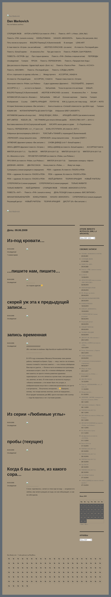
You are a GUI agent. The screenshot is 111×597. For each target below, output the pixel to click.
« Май (81, 524)
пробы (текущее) (25, 441)
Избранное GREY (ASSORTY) (67, 110)
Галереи (24, 61)
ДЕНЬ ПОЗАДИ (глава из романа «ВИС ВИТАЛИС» (75, 192)
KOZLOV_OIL (26, 119)
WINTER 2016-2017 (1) (16, 151)
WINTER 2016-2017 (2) (49, 151)
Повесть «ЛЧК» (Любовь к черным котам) (68, 56)
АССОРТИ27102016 (95, 147)
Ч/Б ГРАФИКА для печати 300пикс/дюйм (50, 119)
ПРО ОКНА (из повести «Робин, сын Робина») (25, 160)
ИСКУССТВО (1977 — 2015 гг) (82, 119)
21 (102, 513)
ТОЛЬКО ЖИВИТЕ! (79, 183)
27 (98, 517)
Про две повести (54, 51)
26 (95, 517)
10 (88, 509)
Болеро (94, 92)
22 (81, 517)
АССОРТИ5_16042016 (68, 74)
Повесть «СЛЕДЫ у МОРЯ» (63, 70)
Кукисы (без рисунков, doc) (87, 38)
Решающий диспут (14, 201)
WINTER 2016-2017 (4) (92, 151)
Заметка (83, 97)
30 (85, 521)
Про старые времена (40, 56)
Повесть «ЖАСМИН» (15, 70)
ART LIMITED (12, 119)
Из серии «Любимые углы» (36, 414)
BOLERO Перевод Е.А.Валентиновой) (45, 42)
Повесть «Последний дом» (38, 70)
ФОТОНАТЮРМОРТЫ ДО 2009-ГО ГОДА (36, 110)
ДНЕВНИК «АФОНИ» (15, 165)
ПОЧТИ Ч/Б (54, 101)
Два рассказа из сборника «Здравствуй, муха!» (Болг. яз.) (30, 65)
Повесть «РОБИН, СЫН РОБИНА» (78, 51)
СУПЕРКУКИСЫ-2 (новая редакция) (21, 183)
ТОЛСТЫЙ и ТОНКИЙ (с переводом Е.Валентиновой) (64, 133)
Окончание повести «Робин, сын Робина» (24, 83)
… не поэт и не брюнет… (33, 88)
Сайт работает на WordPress (26, 555)
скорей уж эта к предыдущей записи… (38, 304)
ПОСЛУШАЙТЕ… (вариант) (82, 83)
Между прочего (49, 74)
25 (92, 517)
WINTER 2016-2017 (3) (71, 151)
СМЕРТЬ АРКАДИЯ (38, 101)
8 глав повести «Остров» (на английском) (24, 47)
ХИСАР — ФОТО (97, 101)
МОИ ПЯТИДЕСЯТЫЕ (88, 288)
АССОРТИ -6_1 (13, 88)
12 (95, 509)
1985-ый (56, 97)
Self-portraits (50, 88)
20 (98, 513)
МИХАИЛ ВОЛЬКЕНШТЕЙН (18, 197)
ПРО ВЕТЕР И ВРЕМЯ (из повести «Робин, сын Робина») (51, 156)
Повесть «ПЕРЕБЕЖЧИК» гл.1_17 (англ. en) (25, 129)
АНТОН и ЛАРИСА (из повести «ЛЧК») (40, 33)
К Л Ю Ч (84, 275)
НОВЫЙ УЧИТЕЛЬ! (92, 178)
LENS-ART (80, 42)
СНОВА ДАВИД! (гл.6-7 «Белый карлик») (64, 142)
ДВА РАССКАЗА (34, 165)
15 (81, 513)
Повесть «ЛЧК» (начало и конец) (20, 38)
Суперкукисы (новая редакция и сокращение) (25, 169)
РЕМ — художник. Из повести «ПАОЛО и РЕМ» (66, 169)
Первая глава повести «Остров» (69, 79)
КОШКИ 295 (12, 110)
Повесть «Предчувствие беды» (77, 61)
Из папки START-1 (79, 138)
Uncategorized (12, 61)
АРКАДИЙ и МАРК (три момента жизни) (79, 115)
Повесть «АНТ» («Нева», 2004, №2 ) (73, 33)
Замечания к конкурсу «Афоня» (81, 160)
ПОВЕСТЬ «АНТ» (14, 192)
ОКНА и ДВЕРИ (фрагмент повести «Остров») (25, 147)
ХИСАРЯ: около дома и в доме (61, 124)
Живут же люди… (75, 165)
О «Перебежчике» (84, 124)
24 (88, 517)
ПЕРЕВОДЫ (93, 56)
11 (92, 509)
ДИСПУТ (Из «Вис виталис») (74, 201)
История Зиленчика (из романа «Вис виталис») (26, 106)
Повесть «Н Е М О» (86, 65)
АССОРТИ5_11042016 (43, 79)
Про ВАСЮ (32, 151)
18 (92, 513)
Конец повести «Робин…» (54, 165)
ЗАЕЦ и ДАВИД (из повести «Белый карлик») (65, 147)
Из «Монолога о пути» (16, 156)
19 (95, 513)
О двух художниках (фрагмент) (56, 83)
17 (88, 513)
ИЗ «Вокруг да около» (88, 293)
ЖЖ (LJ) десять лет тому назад (74, 101)
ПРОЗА (34, 61)
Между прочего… (87, 392)
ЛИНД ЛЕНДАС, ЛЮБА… (49, 115)
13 (98, 509)
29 (81, 521)
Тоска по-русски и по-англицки (70, 88)
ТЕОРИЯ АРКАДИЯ (73, 178)
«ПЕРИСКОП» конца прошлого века (22, 138)
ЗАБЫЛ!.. (89, 88)
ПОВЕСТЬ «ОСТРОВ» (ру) (18, 56)
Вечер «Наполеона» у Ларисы (90, 350)
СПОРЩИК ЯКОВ (14, 33)
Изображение (12, 101)
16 (85, 513)
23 (85, 517)
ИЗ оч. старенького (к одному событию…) (23, 74)
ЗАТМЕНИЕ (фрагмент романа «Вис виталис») (26, 142)
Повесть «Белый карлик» (17, 51)
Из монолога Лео (37, 51)
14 (102, 509)
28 (102, 517)
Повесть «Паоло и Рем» (66, 65)
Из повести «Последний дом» (87, 47)
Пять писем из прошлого (17, 42)
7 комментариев (12, 255)
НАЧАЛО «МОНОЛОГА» (63, 38)
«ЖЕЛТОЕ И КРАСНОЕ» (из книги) (58, 47)
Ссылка (24, 101)
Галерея (93, 97)
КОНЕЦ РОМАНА (43, 38)
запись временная (27, 334)
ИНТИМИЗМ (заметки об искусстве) (21, 115)
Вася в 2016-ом (86, 443)
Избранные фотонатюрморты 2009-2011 (23, 133)
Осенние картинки (70, 97)
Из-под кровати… (25, 240)
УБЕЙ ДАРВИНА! (55, 178)
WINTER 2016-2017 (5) (56, 160)
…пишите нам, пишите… (33, 271)
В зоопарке (68, 42)
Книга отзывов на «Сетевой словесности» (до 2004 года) (71, 106)
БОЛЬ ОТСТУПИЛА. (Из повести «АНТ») (62, 129)
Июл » (86, 524)
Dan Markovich (18, 21)
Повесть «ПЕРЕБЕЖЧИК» (51, 61)
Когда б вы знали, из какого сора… (36, 471)
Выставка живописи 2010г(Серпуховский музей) (26, 124)
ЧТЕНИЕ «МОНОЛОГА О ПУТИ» (73, 188)
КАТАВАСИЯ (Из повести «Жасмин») (22, 97)
